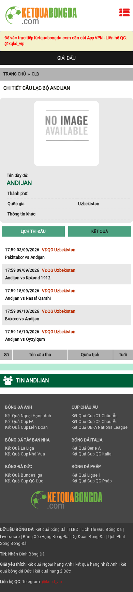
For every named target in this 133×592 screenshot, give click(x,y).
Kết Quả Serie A (86, 448)
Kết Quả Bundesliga (23, 475)
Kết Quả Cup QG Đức (24, 481)
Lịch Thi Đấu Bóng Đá (102, 529)
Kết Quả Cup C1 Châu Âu (95, 415)
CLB (35, 74)
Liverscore (10, 536)
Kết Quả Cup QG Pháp (92, 481)
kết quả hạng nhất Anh (96, 564)
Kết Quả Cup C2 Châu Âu (95, 421)
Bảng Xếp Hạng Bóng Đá (46, 536)
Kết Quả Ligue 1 (86, 475)
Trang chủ (14, 74)
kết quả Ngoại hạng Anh (50, 564)
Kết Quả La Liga (19, 448)
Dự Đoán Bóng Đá (88, 536)
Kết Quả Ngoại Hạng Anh (28, 415)
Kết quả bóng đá (50, 529)
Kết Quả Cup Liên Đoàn (26, 427)
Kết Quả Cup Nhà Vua (25, 454)
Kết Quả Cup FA (19, 421)
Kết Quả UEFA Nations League (100, 427)
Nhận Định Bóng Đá (26, 554)
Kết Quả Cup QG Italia (92, 454)
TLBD (73, 529)
